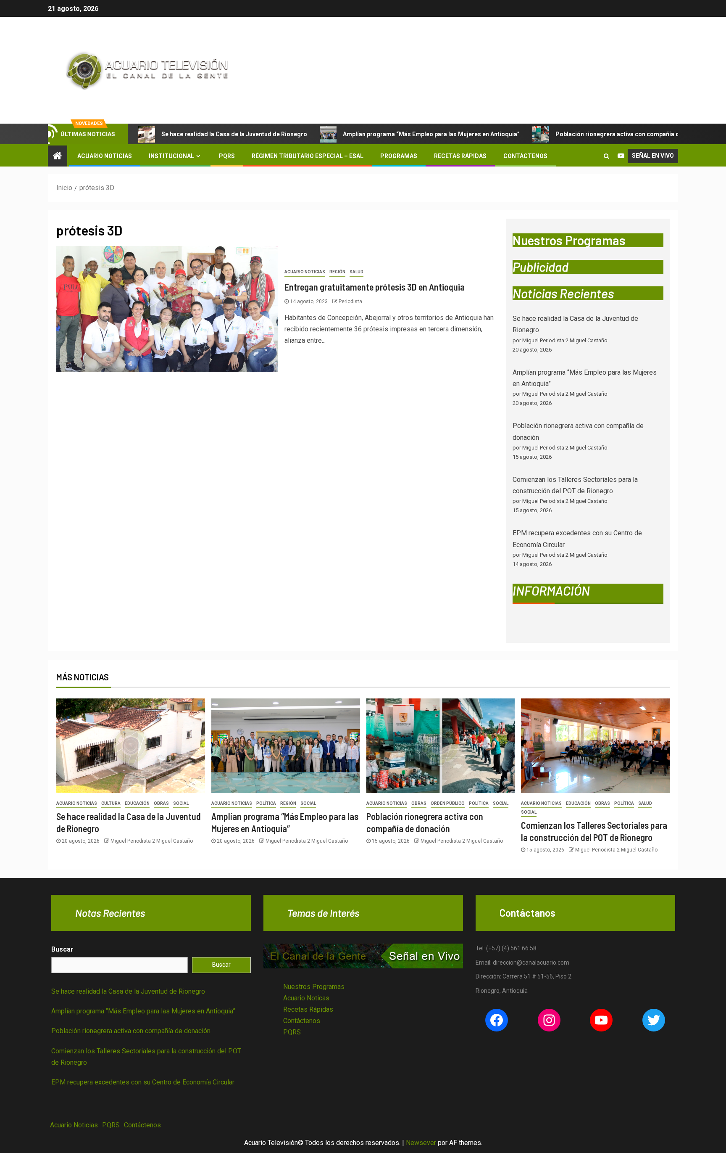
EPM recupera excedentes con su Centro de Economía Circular (142, 1082)
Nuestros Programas (314, 987)
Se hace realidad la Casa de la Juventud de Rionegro (234, 134)
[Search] (606, 156)
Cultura (111, 803)
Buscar (62, 949)
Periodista (350, 301)
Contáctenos (525, 156)
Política (266, 803)
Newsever (421, 1143)
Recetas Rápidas (460, 156)
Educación (137, 803)
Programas (398, 156)
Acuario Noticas (306, 998)
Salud (356, 272)
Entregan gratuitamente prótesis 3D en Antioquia (374, 286)
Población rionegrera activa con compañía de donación (632, 134)
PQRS (227, 156)
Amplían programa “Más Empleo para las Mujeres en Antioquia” (431, 134)
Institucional (171, 156)
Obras (161, 803)
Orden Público (448, 803)
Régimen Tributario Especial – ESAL (307, 156)
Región (337, 272)
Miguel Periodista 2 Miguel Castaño (151, 841)
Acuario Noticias (104, 156)
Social (181, 803)
